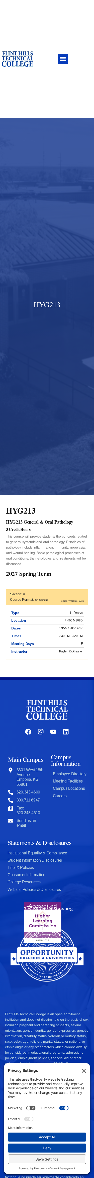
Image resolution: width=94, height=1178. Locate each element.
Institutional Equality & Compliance (37, 853)
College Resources (24, 882)
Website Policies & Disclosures (34, 889)
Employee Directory (70, 774)
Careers (60, 796)
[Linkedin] (65, 731)
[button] (63, 59)
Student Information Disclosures (35, 860)
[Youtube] (53, 731)
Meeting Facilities (68, 781)
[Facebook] (28, 731)
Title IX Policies (21, 867)
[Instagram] (40, 731)
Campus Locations (69, 788)
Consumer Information (26, 875)
